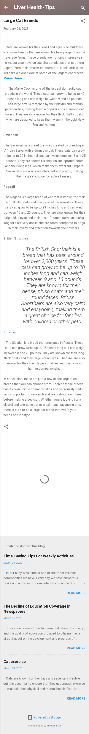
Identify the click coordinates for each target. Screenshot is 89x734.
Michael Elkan (54, 725)
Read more (76, 593)
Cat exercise (14, 661)
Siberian (9, 332)
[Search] (83, 8)
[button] (83, 21)
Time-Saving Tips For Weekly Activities (38, 556)
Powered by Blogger (47, 717)
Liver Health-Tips (34, 7)
